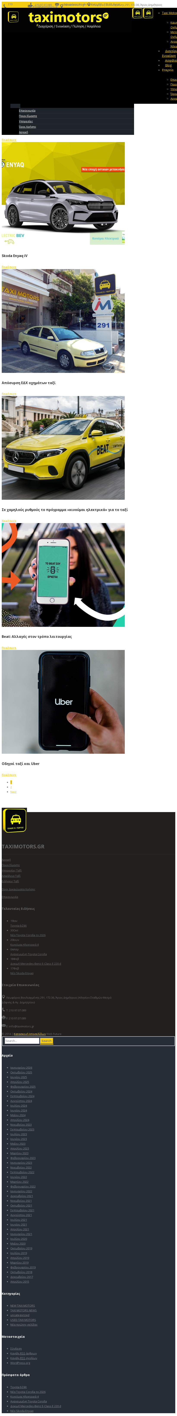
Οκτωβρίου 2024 (21, 1091)
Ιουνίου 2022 (18, 1177)
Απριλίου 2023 (19, 1148)
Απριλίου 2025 (19, 1082)
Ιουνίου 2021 (18, 1224)
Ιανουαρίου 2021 (21, 1234)
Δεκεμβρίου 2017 (21, 1277)
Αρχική (6, 860)
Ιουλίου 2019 (18, 1253)
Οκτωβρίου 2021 (21, 1205)
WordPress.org (20, 1363)
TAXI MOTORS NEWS (23, 1310)
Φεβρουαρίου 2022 (23, 1186)
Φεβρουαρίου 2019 (23, 1267)
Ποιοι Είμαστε (11, 865)
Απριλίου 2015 (19, 1281)
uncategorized (19, 1315)
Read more (9, 140)
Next (13, 792)
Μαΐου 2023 (17, 1144)
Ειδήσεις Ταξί (10, 881)
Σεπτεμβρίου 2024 (22, 1096)
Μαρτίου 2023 (19, 1153)
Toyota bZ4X (18, 926)
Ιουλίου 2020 (18, 1239)
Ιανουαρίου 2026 (21, 1068)
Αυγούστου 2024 (21, 1101)
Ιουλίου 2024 (18, 1106)
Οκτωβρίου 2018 (21, 1272)
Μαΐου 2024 (17, 1115)
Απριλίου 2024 (19, 1120)
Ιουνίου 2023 (18, 1139)
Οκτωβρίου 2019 (21, 1248)
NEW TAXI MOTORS (22, 1305)
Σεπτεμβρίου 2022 (22, 1172)
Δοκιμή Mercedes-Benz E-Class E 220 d (35, 964)
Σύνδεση (16, 1349)
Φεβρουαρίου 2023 (23, 1158)
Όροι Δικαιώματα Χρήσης (18, 889)
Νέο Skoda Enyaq (21, 973)
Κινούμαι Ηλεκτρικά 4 (24, 945)
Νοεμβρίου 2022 (21, 1167)
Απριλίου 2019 (19, 1258)
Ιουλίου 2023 (18, 1134)
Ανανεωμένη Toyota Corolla (28, 954)
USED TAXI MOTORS (23, 1320)
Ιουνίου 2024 (18, 1110)
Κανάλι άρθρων (23, 1353)
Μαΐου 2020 (17, 1243)
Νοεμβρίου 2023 (21, 1125)
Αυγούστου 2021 (21, 1215)
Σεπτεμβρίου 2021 (22, 1210)
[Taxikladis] (68, 31)
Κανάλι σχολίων (23, 1358)
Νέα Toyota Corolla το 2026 (28, 935)
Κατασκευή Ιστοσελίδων (30, 1034)
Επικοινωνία (10, 897)
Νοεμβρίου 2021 (21, 1201)
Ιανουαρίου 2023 (21, 1163)
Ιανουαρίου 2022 (21, 1191)
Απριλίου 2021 (19, 1229)
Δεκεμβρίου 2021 (21, 1196)
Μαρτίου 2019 (19, 1262)
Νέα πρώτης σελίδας (24, 1325)
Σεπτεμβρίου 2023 (22, 1129)
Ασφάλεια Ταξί (11, 876)
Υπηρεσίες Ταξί (12, 870)
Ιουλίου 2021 (18, 1220)
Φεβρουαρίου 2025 (23, 1087)
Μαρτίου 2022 (19, 1182)
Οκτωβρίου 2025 (21, 1072)
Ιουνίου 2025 (18, 1077)
